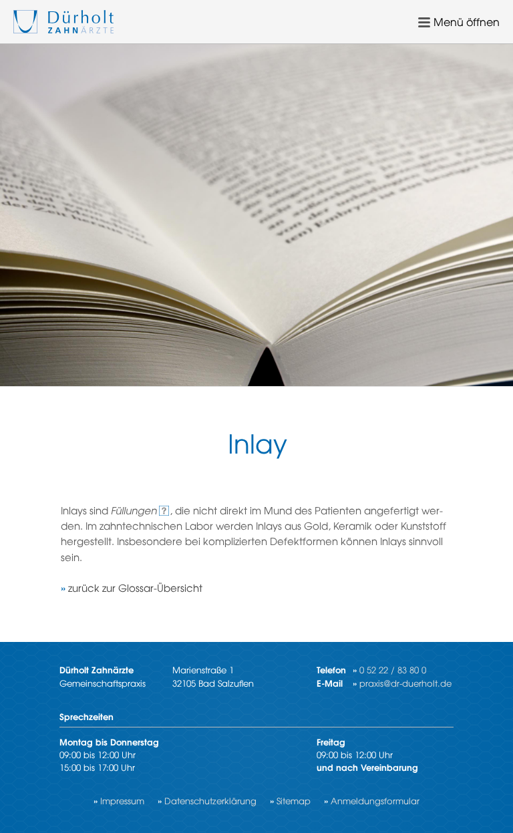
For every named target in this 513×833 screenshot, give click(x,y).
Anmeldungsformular (375, 800)
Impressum (122, 800)
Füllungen (134, 510)
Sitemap (294, 800)
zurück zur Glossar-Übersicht (135, 587)
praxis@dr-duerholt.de (405, 683)
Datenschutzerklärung (210, 800)
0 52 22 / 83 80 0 (392, 669)
